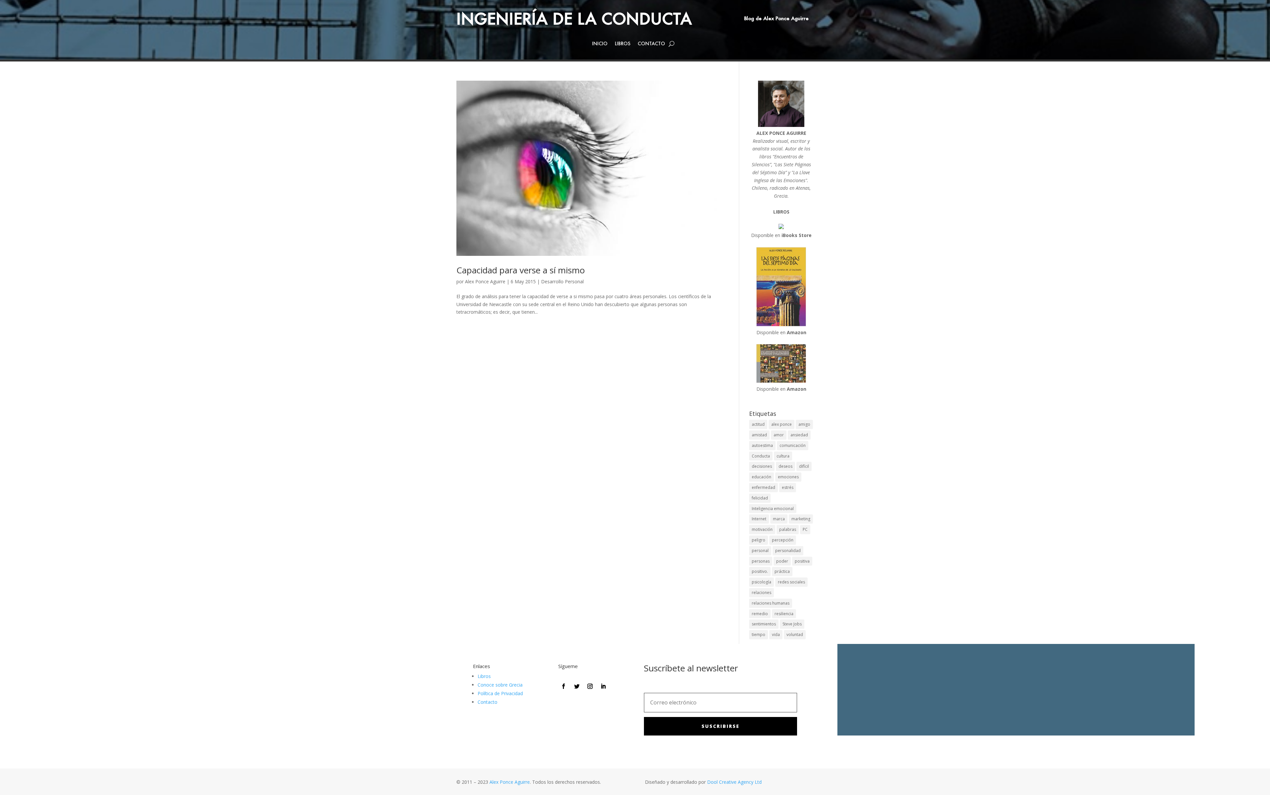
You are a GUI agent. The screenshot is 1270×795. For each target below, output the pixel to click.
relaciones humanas (770, 603)
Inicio (600, 44)
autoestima (762, 445)
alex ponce (781, 424)
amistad (759, 435)
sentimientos (764, 624)
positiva (802, 561)
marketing (800, 519)
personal (760, 550)
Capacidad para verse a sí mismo (520, 270)
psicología (761, 582)
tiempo (758, 634)
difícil (804, 466)
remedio (760, 613)
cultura (783, 456)
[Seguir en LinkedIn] (603, 686)
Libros (622, 44)
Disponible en (781, 235)
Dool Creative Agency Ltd (734, 782)
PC (805, 529)
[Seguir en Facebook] (563, 686)
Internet (759, 519)
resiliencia (784, 613)
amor (779, 435)
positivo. (760, 571)
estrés (787, 487)
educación (761, 477)
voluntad (794, 634)
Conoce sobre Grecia (500, 685)
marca (779, 519)
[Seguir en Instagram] (590, 686)
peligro (758, 540)
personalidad (788, 550)
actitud (758, 424)
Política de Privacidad (500, 693)
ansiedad (799, 435)
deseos (785, 466)
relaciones (761, 592)
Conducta (761, 456)
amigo (804, 424)
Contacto (651, 44)
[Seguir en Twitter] (577, 686)
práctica (782, 571)
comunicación (793, 445)
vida (776, 634)
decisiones (762, 466)
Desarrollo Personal (562, 281)
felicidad (760, 498)
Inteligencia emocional (773, 508)
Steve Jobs (792, 624)
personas (761, 561)
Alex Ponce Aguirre (485, 281)
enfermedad (763, 487)
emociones (788, 477)
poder (782, 561)
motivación (762, 529)
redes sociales (791, 582)
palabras (787, 529)
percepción (782, 540)
